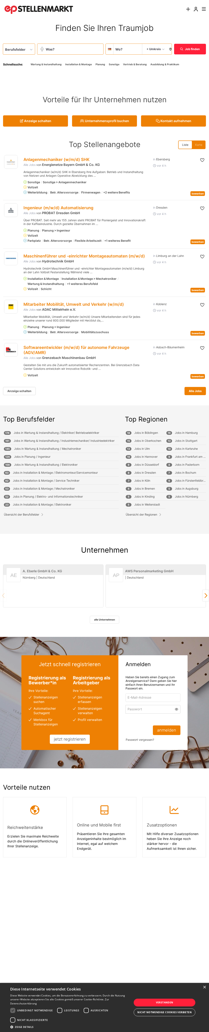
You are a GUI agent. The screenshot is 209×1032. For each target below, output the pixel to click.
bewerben (198, 193)
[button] (169, 49)
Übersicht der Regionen (141, 514)
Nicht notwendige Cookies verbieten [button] (164, 1012)
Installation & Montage (78, 64)
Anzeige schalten (19, 391)
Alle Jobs (29, 164)
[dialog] (104, 1007)
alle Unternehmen (104, 619)
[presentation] (188, 9)
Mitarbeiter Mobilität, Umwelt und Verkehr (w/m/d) (73, 304)
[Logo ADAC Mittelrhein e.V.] (11, 306)
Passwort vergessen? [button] (140, 739)
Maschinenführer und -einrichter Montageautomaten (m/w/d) (84, 256)
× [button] (204, 987)
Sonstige (114, 64)
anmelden (166, 730)
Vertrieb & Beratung (135, 64)
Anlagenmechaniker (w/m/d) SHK (56, 159)
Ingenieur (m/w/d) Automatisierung (58, 207)
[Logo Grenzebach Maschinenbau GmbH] (11, 349)
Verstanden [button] (164, 1002)
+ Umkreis (154, 49)
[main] (104, 446)
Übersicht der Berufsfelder (21, 514)
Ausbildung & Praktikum (164, 64)
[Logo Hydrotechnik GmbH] (11, 258)
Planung (100, 64)
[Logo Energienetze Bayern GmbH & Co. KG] (11, 162)
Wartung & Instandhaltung (46, 64)
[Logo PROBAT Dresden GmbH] (11, 210)
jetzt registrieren (70, 739)
